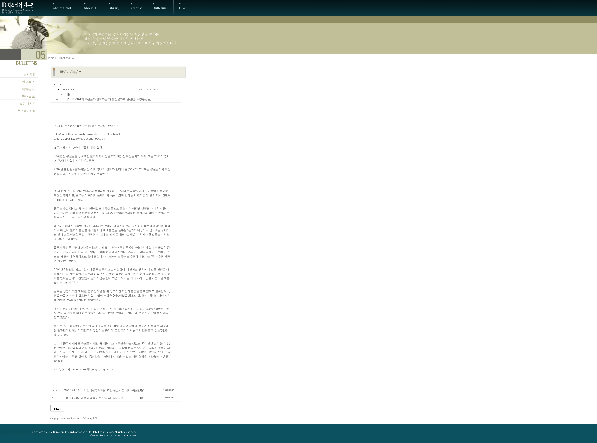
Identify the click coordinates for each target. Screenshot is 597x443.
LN (95, 418)
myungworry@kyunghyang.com (91, 369)
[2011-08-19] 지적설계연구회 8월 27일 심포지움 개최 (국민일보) (104, 390)
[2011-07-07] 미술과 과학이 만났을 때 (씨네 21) (93, 398)
